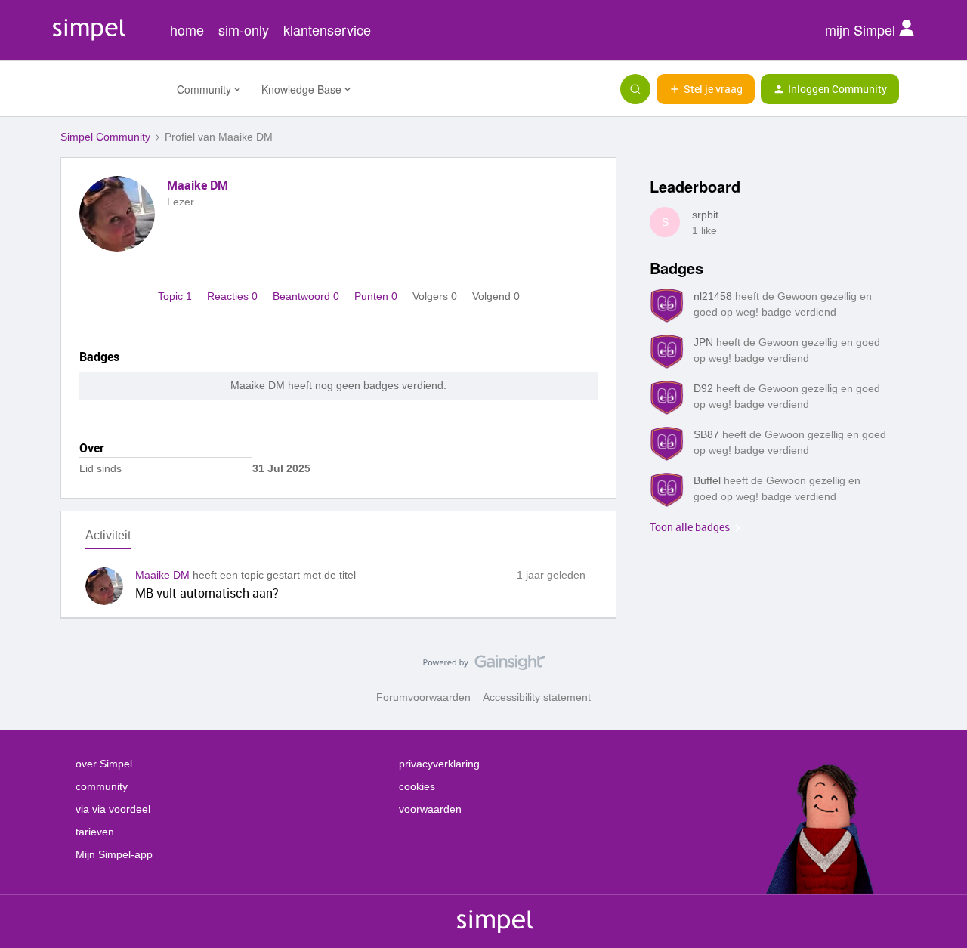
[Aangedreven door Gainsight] (484, 666)
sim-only (243, 29)
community (102, 786)
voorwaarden (430, 809)
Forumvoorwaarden (423, 697)
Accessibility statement (537, 697)
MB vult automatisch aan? (207, 593)
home (187, 29)
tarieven (95, 832)
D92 (703, 388)
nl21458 (713, 296)
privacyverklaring (439, 764)
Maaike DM (197, 185)
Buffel (707, 480)
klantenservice (327, 29)
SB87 (706, 434)
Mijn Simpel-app (114, 854)
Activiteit (108, 535)
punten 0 (377, 296)
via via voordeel (113, 809)
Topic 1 (176, 296)
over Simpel (104, 764)
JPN (703, 342)
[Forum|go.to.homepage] (109, 89)
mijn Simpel (862, 29)
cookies (417, 786)
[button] (706, 89)
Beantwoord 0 (307, 296)
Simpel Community (105, 137)
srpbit (705, 214)
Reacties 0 (234, 296)
